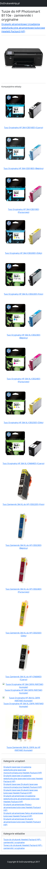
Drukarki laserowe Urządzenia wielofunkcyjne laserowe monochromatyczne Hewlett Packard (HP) (22, 770)
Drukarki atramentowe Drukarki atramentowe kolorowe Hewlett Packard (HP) (22, 822)
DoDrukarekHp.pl (10, 3)
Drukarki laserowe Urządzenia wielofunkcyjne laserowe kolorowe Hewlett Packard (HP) (23, 778)
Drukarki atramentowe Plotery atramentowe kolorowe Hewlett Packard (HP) (22, 807)
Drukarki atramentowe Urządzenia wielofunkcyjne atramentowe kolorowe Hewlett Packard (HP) (23, 27)
